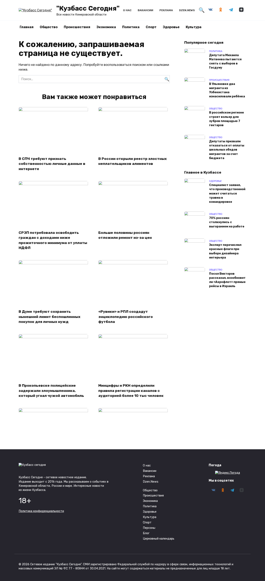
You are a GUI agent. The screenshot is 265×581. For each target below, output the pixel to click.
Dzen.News (187, 10)
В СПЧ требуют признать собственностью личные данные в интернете (52, 163)
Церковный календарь (158, 538)
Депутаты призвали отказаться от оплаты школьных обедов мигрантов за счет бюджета (226, 150)
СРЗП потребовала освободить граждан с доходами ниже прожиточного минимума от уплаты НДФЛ (53, 240)
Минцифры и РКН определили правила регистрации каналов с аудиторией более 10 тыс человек (131, 390)
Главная (27, 27)
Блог (146, 533)
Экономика (106, 27)
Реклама (166, 10)
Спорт (151, 27)
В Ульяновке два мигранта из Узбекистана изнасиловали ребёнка (227, 90)
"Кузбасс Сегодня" (87, 8)
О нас (127, 10)
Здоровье (171, 27)
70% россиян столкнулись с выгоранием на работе (226, 222)
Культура (193, 27)
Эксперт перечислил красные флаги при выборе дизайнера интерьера (225, 251)
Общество (49, 27)
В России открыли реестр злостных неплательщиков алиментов (132, 161)
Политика (131, 27)
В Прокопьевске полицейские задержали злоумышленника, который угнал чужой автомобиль (51, 390)
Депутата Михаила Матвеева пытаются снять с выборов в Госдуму (225, 61)
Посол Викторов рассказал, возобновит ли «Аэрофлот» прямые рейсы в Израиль (227, 280)
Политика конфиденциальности (41, 511)
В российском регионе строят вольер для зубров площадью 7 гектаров (226, 119)
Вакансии (145, 10)
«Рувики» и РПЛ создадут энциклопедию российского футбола (125, 316)
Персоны (149, 528)
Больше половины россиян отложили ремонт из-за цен (125, 235)
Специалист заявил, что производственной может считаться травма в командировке (227, 194)
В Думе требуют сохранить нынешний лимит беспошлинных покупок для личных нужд (49, 316)
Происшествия (77, 27)
